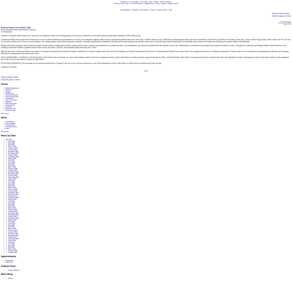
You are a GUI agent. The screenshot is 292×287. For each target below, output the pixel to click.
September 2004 (13, 177)
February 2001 (13, 251)
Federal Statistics (14, 270)
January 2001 (12, 252)
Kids (127, 3)
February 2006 (13, 148)
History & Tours (119, 3)
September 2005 (13, 157)
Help (170, 10)
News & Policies (165, 2)
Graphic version (173, 3)
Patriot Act (8, 107)
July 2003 (11, 201)
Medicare (8, 102)
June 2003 (11, 203)
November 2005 (13, 153)
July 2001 (11, 242)
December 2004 (13, 172)
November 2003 (13, 194)
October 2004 (12, 175)
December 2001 (13, 233)
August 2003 (12, 199)
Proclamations (10, 125)
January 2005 (12, 170)
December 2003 (13, 192)
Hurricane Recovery (11, 96)
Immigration (9, 98)
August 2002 (12, 220)
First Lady (144, 2)
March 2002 (12, 228)
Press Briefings (10, 123)
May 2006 (11, 143)
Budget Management (12, 88)
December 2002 (13, 213)
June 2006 (11, 141)
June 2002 (11, 223)
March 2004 (12, 187)
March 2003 (12, 208)
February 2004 (13, 189)
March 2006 (12, 146)
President (124, 2)
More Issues (5, 113)
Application (9, 262)
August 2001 (12, 240)
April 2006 (11, 145)
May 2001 (11, 245)
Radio (7, 128)
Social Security (10, 110)
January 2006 (12, 150)
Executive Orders (11, 127)
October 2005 (12, 155)
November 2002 (13, 215)
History (10, 278)
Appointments (149, 3)
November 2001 (13, 235)
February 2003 (13, 210)
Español (135, 10)
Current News (9, 121)
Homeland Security (11, 95)
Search (152, 10)
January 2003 (12, 211)
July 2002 (11, 221)
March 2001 (12, 249)
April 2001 (11, 247)
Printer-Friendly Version (280, 13)
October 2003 (12, 196)
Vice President (134, 2)
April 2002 (11, 227)
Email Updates (125, 10)
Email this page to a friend (281, 16)
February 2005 (13, 168)
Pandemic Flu (10, 105)
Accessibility (144, 10)
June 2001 (11, 244)
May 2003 (11, 204)
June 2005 (11, 162)
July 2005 (11, 160)
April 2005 (11, 165)
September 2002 (13, 218)
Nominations (9, 260)
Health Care (9, 93)
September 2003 (13, 198)
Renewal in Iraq (10, 108)
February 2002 (13, 230)
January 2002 (12, 232)
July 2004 (11, 180)
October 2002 (12, 216)
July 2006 (8, 139)
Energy (7, 91)
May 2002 (11, 225)
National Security (11, 103)
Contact (163, 3)
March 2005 (12, 167)
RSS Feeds (5, 131)
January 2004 (12, 191)
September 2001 (13, 239)
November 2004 (13, 174)
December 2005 (13, 151)
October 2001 (12, 237)
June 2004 (11, 182)
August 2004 (12, 179)
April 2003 (11, 206)
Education (8, 90)
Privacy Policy (162, 10)
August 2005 (12, 158)
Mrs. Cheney (154, 2)
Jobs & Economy (11, 100)
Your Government (137, 3)
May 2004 (11, 184)
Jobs (157, 3)
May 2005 (11, 163)
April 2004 (11, 186)
